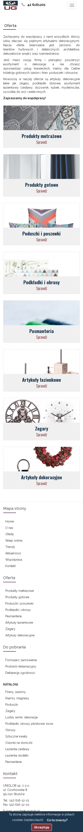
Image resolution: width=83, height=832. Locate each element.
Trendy (10, 547)
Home (9, 521)
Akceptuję (41, 827)
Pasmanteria (13, 616)
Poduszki (11, 704)
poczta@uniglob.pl (26, 811)
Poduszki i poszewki (19, 603)
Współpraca (13, 559)
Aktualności (13, 553)
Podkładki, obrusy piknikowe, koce (29, 723)
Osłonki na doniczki (18, 742)
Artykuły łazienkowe (19, 622)
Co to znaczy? (57, 820)
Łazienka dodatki (16, 755)
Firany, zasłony (15, 692)
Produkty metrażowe (19, 590)
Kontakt (10, 566)
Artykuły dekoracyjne (19, 635)
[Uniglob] (10, 5)
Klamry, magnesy (17, 698)
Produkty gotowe (17, 597)
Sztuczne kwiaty (16, 736)
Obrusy (10, 730)
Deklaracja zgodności (20, 673)
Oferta (9, 534)
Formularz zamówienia (21, 660)
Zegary (10, 629)
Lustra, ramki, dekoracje (21, 717)
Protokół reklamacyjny (20, 666)
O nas (9, 528)
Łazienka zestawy (17, 749)
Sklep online (13, 540)
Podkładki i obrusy (18, 610)
